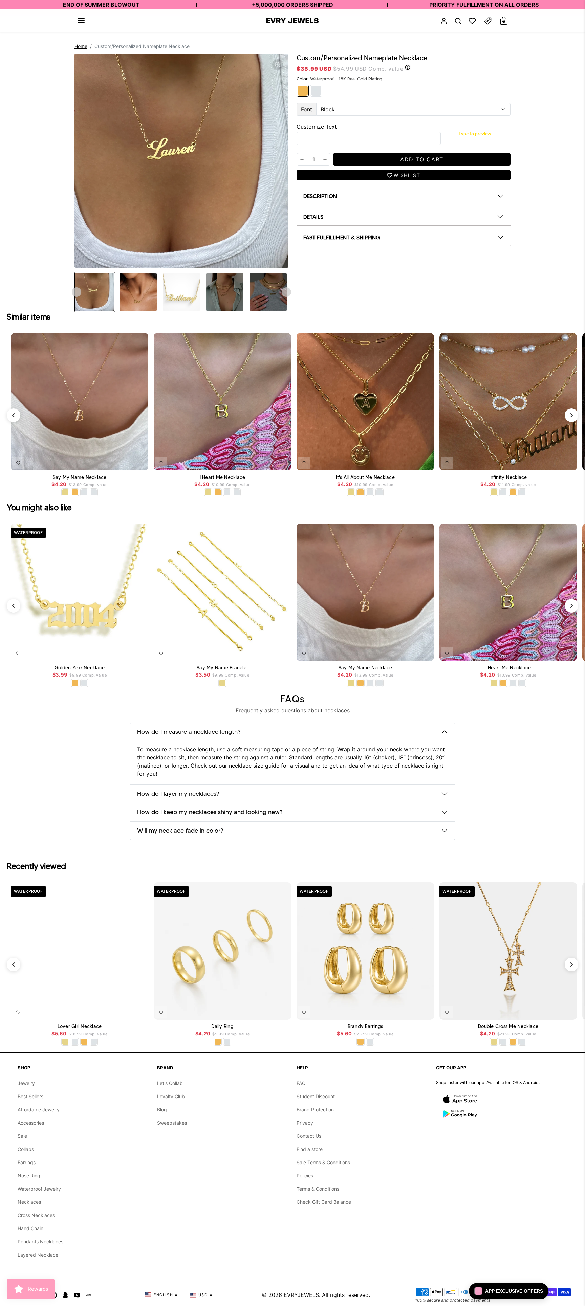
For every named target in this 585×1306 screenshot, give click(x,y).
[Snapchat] (65, 1295)
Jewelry (26, 1083)
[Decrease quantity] (302, 159)
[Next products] (571, 415)
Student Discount (316, 1096)
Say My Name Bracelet (222, 668)
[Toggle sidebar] (488, 21)
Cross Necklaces (36, 1215)
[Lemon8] (88, 1295)
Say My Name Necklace (80, 477)
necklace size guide (254, 765)
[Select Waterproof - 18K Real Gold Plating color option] (75, 492)
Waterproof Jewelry (39, 1189)
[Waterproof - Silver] (316, 91)
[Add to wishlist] (18, 463)
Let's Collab (170, 1083)
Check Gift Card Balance (324, 1202)
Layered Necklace (38, 1255)
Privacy (305, 1123)
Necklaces (29, 1202)
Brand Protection (315, 1109)
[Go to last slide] (76, 292)
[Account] (444, 20)
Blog (162, 1109)
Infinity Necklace (508, 477)
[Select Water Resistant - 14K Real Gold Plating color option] (65, 492)
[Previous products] (13, 415)
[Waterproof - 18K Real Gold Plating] (303, 91)
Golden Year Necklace (80, 668)
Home (80, 46)
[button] (81, 20)
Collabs (26, 1149)
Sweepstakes (172, 1123)
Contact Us (309, 1136)
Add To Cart (125, 462)
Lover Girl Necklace (80, 1027)
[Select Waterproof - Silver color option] (94, 492)
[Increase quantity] (325, 159)
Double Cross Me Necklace (508, 1027)
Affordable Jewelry (39, 1109)
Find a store (310, 1149)
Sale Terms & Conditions (323, 1162)
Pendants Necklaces (40, 1241)
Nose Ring (29, 1175)
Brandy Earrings (365, 1027)
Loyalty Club (171, 1096)
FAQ (301, 1083)
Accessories (31, 1123)
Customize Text (317, 126)
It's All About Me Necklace (365, 477)
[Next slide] (286, 292)
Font (306, 109)
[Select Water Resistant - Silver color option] (84, 492)
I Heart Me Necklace (222, 477)
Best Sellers (30, 1096)
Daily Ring (222, 1027)
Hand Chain (30, 1228)
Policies (305, 1175)
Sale (22, 1136)
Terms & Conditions (318, 1189)
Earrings (27, 1162)
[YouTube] (77, 1295)
